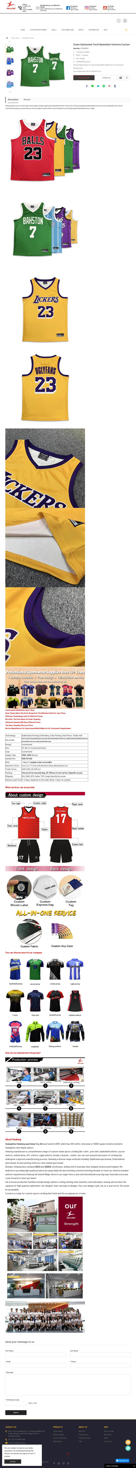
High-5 (54, 30)
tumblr (115, 86)
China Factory (83, 1435)
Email (7, 1362)
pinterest (109, 86)
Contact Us (106, 78)
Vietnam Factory (84, 1438)
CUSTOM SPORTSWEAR (38, 30)
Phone (73, 1362)
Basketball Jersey (28, 38)
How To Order (109, 1431)
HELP (105, 30)
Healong (128, 1442)
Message (9, 1372)
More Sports (57, 1441)
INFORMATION (94, 30)
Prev (10, 41)
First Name (9, 1351)
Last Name (74, 1351)
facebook (86, 86)
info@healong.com (19, 1443)
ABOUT (81, 30)
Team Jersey (15, 38)
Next (10, 92)
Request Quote (84, 78)
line (92, 86)
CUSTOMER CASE (67, 30)
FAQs (106, 1438)
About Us (82, 1431)
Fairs (80, 1441)
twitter (98, 86)
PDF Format (120, 77)
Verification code (12, 1400)
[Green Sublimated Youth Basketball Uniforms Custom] (43, 67)
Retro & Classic (58, 1435)
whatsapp (103, 86)
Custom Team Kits (60, 1438)
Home (7, 37)
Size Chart (107, 1435)
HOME (23, 30)
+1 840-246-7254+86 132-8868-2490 (27, 8)
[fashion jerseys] (68, 1454)
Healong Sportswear (75, 8)
